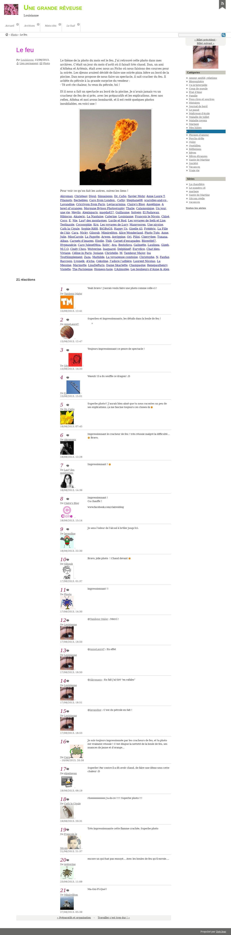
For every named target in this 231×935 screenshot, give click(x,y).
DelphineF (124, 249)
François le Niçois (147, 216)
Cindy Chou (78, 249)
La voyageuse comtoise (122, 257)
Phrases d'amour (199, 135)
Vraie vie (194, 170)
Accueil (6, 34)
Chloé (165, 216)
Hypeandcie (68, 245)
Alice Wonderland (131, 232)
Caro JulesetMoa (89, 245)
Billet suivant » (205, 43)
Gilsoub (94, 232)
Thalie (130, 208)
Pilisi (136, 236)
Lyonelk (79, 261)
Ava (114, 245)
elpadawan (70, 773)
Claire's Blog (71, 503)
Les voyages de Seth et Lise (146, 220)
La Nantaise (95, 216)
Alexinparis (90, 212)
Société (193, 163)
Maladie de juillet (199, 117)
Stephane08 (134, 200)
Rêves (192, 152)
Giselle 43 (135, 228)
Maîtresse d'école (199, 113)
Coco (63, 220)
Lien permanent (29, 63)
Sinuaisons (105, 196)
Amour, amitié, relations (203, 78)
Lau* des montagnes (93, 220)
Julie (63, 236)
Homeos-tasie (103, 269)
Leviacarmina (116, 204)
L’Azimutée (121, 269)
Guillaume (122, 212)
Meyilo (76, 212)
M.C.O (64, 249)
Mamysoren (138, 224)
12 (63, 620)
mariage (194, 191)
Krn (95, 224)
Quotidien (195, 145)
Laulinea (153, 245)
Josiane (98, 253)
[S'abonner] (222, 9)
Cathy (121, 200)
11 (63, 590)
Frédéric (150, 228)
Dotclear (221, 931)
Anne (164, 232)
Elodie (99, 240)
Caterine (111, 216)
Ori (129, 236)
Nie (75, 220)
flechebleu (81, 200)
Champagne (137, 265)
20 (63, 860)
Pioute (68, 594)
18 (63, 799)
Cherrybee (148, 236)
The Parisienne (82, 269)
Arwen (105, 236)
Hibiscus (66, 216)
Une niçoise (155, 224)
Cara (75, 232)
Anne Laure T (155, 196)
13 (63, 650)
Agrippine (118, 236)
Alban (64, 240)
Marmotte (79, 265)
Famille (193, 95)
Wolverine (94, 249)
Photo (14, 34)
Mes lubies (195, 127)
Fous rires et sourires (201, 99)
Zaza (87, 257)
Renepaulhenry (157, 265)
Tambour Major (134, 253)
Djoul (92, 196)
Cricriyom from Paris (90, 204)
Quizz (192, 142)
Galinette (140, 245)
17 (63, 769)
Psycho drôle (196, 138)
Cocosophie (84, 224)
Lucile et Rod (117, 220)
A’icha (90, 261)
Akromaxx (70, 439)
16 (63, 741)
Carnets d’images (82, 240)
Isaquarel (109, 249)
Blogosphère (196, 81)
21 (63, 890)
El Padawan (151, 212)
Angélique (153, 204)
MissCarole (75, 236)
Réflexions (195, 149)
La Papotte (92, 236)
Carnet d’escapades (126, 240)
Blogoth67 (149, 240)
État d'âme (195, 92)
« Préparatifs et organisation (74, 917)
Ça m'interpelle (198, 85)
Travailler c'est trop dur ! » (114, 917)
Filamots (66, 200)
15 (63, 711)
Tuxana (162, 236)
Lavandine (67, 204)
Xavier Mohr (136, 196)
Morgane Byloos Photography (104, 208)
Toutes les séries (196, 208)
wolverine (70, 864)
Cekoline (102, 261)
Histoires (194, 102)
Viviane (65, 253)
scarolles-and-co (155, 200)
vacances (194, 202)
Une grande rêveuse (53, 7)
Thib (109, 240)
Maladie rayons (198, 120)
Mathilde (98, 257)
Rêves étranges (198, 156)
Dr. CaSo (120, 196)
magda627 (106, 212)
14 (63, 681)
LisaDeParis (96, 265)
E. (65, 393)
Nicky (84, 232)
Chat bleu (152, 249)
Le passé (194, 110)
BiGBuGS (106, 228)
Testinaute (67, 224)
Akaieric (79, 216)
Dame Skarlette (117, 265)
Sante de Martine (199, 159)
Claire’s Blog (136, 204)
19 (63, 830)
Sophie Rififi (89, 228)
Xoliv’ (106, 245)
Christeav (80, 196)
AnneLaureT (71, 324)
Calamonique (145, 208)
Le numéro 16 (197, 187)
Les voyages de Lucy (114, 224)
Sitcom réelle (197, 198)
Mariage (194, 124)
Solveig (136, 212)
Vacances (194, 167)
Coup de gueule (198, 88)
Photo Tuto (152, 232)
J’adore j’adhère (121, 261)
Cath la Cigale (69, 228)
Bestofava (125, 245)
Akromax (66, 196)
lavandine (69, 533)
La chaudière (196, 184)
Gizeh (165, 245)
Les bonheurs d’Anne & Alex (150, 269)
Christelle (111, 253)
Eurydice (139, 249)
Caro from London (102, 200)
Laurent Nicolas (144, 261)
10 (63, 559)
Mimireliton (109, 232)
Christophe (146, 257)
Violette (65, 269)
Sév (66, 365)
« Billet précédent (204, 39)
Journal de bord (198, 106)
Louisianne (27, 60)
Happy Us (120, 228)
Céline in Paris (82, 253)
